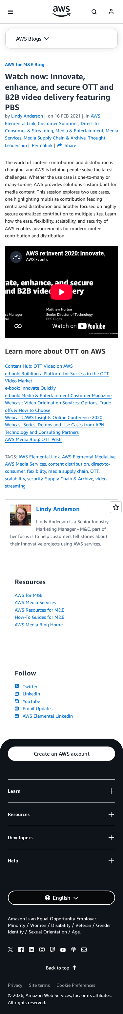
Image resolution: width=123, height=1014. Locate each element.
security (35, 478)
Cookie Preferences (75, 985)
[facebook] (21, 950)
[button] (32, 39)
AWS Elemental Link (39, 456)
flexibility (36, 471)
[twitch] (52, 950)
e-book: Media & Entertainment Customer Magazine (58, 395)
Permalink (42, 145)
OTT (94, 471)
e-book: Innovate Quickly (30, 388)
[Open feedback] (116, 507)
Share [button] (69, 145)
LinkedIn (30, 693)
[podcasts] (73, 950)
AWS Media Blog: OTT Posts (33, 439)
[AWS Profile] (111, 11)
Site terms (39, 985)
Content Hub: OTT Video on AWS (39, 366)
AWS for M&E (29, 595)
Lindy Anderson (27, 116)
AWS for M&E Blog (24, 64)
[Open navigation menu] (10, 12)
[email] (84, 950)
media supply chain (68, 471)
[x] (10, 950)
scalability (15, 478)
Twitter (28, 686)
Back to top (57, 967)
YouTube (30, 701)
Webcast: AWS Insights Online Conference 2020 (53, 417)
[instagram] (42, 950)
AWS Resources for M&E (39, 610)
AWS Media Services (25, 464)
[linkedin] (31, 950)
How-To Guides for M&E (39, 617)
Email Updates (36, 708)
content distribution (68, 464)
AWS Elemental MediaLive (88, 456)
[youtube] (63, 950)
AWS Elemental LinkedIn (46, 716)
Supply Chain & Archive (69, 478)
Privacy (15, 985)
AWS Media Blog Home (39, 624)
